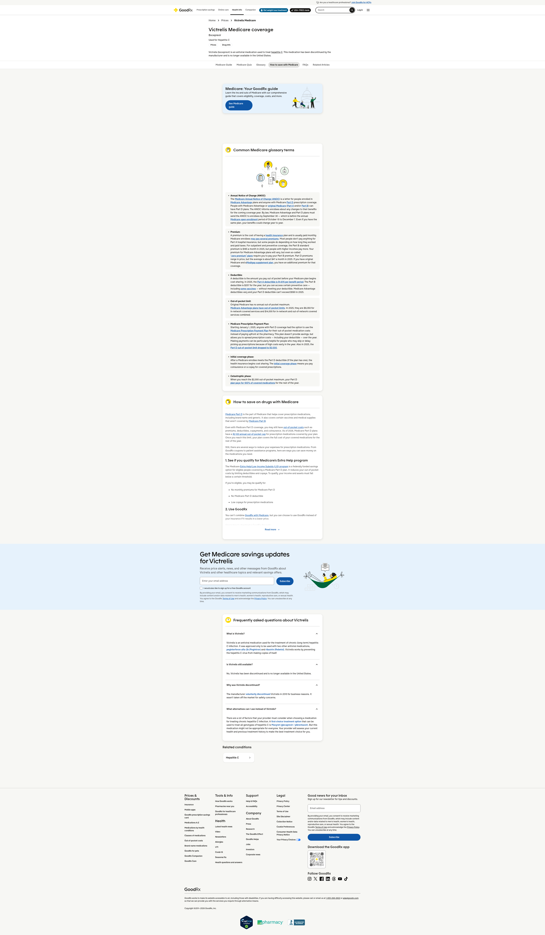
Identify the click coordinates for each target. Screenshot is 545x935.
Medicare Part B (257, 421)
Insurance (189, 804)
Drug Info (226, 45)
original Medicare (277, 205)
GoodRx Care (190, 861)
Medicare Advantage (241, 202)
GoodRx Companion (193, 856)
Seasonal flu (220, 857)
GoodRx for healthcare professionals (225, 813)
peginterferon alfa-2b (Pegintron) (244, 649)
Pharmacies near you (224, 806)
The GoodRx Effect (254, 834)
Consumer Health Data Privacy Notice (287, 833)
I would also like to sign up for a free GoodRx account (227, 588)
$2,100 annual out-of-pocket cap (249, 434)
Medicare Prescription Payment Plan (249, 330)
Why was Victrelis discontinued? (243, 685)
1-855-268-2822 (333, 898)
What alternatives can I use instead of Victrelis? (251, 709)
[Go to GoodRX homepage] (183, 10)
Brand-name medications (196, 845)
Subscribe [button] (285, 581)
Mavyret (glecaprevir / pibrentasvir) (290, 724)
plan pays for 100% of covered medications (252, 382)
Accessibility (251, 806)
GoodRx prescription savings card (197, 816)
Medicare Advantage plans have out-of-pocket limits (257, 308)
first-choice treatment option (286, 721)
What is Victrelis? (236, 633)
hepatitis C (277, 52)
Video (217, 831)
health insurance (274, 235)
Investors (250, 849)
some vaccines (248, 288)
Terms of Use (228, 598)
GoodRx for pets (192, 851)
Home (212, 20)
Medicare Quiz (244, 64)
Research (250, 829)
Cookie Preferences (286, 826)
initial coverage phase (285, 363)
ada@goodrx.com (351, 898)
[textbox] (237, 581)
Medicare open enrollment (244, 219)
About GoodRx (252, 819)
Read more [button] (270, 529)
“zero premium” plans (241, 255)
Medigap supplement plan (260, 262)
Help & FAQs (251, 801)
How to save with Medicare (284, 64)
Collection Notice (284, 821)
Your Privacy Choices (286, 839)
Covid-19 (219, 852)
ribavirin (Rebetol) (275, 649)
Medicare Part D (233, 414)
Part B (305, 205)
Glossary (260, 64)
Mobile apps (190, 809)
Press (248, 824)
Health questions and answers (228, 862)
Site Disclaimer (283, 816)
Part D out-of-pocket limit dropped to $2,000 (253, 347)
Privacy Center (283, 806)
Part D (290, 202)
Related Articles (321, 64)
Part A (290, 205)
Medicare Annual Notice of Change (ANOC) (257, 199)
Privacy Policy (260, 598)
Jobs (248, 844)
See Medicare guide (236, 105)
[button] (272, 10)
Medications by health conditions (195, 829)
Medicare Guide (224, 64)
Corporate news (253, 854)
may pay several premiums (265, 238)
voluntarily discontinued (258, 694)
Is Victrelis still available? (240, 664)
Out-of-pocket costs (194, 840)
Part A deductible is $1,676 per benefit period (280, 281)
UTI (216, 847)
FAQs (305, 64)
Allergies (219, 842)
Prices (225, 20)
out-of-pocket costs (293, 427)
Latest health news (223, 826)
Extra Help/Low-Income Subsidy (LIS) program (264, 466)
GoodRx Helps (252, 839)
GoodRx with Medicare (257, 515)
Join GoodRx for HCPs (361, 2)
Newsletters (220, 837)
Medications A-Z (192, 822)
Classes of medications (195, 835)
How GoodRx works (223, 801)
